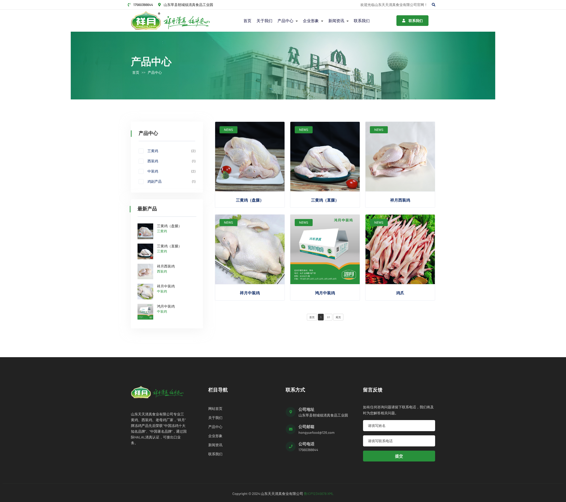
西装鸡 (171, 161)
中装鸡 (171, 171)
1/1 (328, 317)
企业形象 (311, 20)
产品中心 (285, 20)
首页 (247, 20)
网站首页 (215, 408)
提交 (399, 456)
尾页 (338, 317)
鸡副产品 (171, 181)
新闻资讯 (336, 20)
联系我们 (362, 20)
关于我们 (264, 20)
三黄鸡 (171, 151)
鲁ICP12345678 (315, 493)
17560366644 (143, 4)
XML (330, 493)
